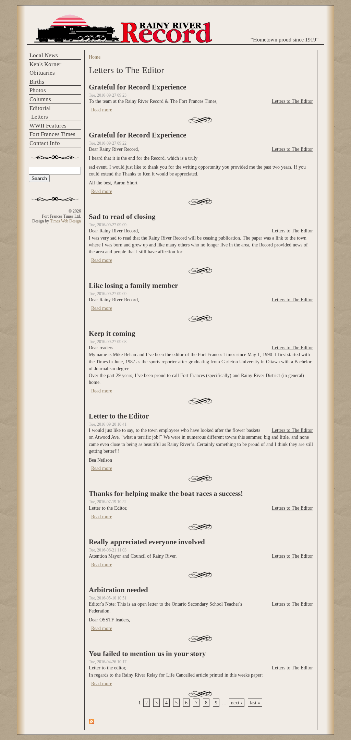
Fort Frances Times (52, 134)
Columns (40, 99)
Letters (39, 116)
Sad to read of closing (122, 216)
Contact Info (44, 143)
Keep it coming (112, 333)
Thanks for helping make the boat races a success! (166, 493)
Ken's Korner (45, 64)
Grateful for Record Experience (137, 87)
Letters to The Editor (292, 101)
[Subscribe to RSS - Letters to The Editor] (91, 722)
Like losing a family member (133, 285)
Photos (37, 90)
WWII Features (47, 125)
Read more (101, 109)
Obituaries (42, 73)
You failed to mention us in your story (147, 653)
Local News (43, 55)
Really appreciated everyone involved (147, 542)
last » (255, 702)
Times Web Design (65, 221)
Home (94, 57)
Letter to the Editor (119, 416)
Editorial (40, 108)
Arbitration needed (118, 590)
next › (236, 702)
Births (36, 81)
